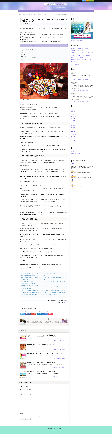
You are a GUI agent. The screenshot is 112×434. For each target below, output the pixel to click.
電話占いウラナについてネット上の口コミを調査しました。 (41, 335)
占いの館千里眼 (52, 300)
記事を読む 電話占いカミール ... (59, 376)
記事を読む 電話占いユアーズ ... (59, 367)
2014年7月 (73, 138)
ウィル (72, 180)
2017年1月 (73, 129)
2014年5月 (73, 142)
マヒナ (72, 163)
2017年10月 (73, 116)
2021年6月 (73, 111)
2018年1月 (73, 114)
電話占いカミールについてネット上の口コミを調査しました (41, 371)
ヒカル (65, 302)
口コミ (57, 300)
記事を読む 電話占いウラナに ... (59, 340)
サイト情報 (87, 11)
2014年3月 (73, 143)
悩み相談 (61, 300)
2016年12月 (73, 131)
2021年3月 (73, 113)
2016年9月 (73, 136)
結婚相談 (65, 300)
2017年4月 (73, 123)
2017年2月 (73, 127)
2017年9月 (73, 118)
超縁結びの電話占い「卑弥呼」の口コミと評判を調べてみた (41, 344)
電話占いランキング (54, 11)
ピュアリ (73, 175)
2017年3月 (73, 125)
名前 (43, 413)
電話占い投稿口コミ (75, 155)
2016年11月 (73, 133)
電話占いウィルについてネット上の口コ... (81, 79)
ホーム (23, 11)
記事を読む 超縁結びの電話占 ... (59, 349)
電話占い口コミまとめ (37, 11)
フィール (73, 170)
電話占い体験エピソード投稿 (72, 11)
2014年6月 (73, 140)
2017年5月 (73, 122)
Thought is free (62, 430)
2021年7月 (73, 109)
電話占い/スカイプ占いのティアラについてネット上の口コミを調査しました (45, 353)
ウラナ (72, 184)
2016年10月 (73, 134)
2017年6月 (73, 120)
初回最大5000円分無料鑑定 (76, 40)
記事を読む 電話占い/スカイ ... (60, 358)
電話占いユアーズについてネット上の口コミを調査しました (41, 362)
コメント (22, 398)
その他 (72, 151)
